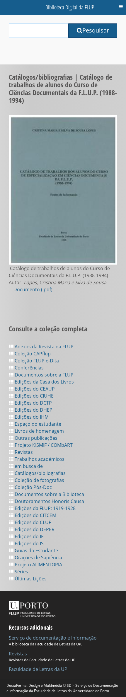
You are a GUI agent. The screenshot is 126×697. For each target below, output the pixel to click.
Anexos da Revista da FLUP (43, 346)
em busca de (28, 466)
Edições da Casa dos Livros (43, 382)
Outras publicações (35, 438)
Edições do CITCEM (34, 515)
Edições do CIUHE (33, 396)
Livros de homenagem (38, 431)
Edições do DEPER (34, 529)
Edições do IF (28, 536)
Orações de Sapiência (37, 557)
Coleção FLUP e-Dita (36, 360)
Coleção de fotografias (38, 480)
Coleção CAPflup (32, 353)
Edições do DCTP (32, 403)
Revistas (23, 452)
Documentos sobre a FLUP (43, 374)
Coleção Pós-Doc (32, 487)
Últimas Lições (30, 578)
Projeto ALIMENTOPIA (37, 564)
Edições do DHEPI (33, 410)
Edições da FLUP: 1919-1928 (44, 508)
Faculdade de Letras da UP (38, 669)
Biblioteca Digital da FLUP (69, 7)
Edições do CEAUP (34, 389)
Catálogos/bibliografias (39, 473)
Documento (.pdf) (32, 289)
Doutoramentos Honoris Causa (48, 501)
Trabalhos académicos (38, 459)
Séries (20, 571)
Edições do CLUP (32, 522)
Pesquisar (95, 30)
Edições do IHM (31, 417)
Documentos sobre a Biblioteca (48, 494)
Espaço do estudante (37, 424)
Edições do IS (28, 543)
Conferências (28, 367)
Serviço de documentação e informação (53, 638)
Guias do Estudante (35, 550)
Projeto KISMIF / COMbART (43, 445)
